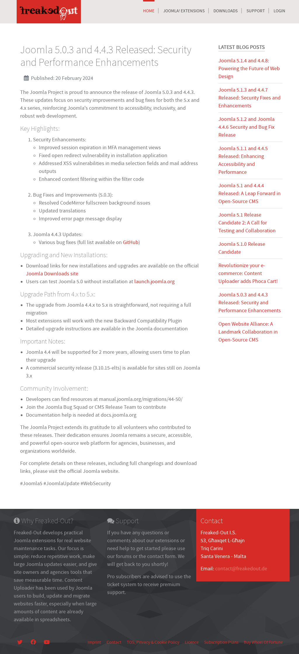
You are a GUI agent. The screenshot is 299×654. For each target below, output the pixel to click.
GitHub (130, 242)
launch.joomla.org (154, 281)
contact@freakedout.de (241, 568)
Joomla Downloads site (52, 273)
